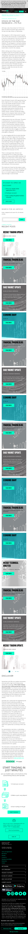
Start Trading (14, 812)
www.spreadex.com (19, 758)
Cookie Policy (19, 924)
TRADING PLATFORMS (7, 872)
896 (15, 671)
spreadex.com (5, 14)
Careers (3, 863)
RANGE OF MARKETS (7, 875)
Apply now (9, 201)
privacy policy (16, 826)
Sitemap (3, 855)
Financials (12, 14)
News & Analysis (19, 14)
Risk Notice (4, 853)
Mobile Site (4, 861)
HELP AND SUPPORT (7, 879)
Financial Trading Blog (7, 15)
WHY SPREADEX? (6, 869)
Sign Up (21, 11)
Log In (16, 11)
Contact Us (4, 857)
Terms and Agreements (7, 851)
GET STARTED (5, 866)
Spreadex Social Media (7, 859)
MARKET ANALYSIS (6, 882)
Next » (18, 671)
